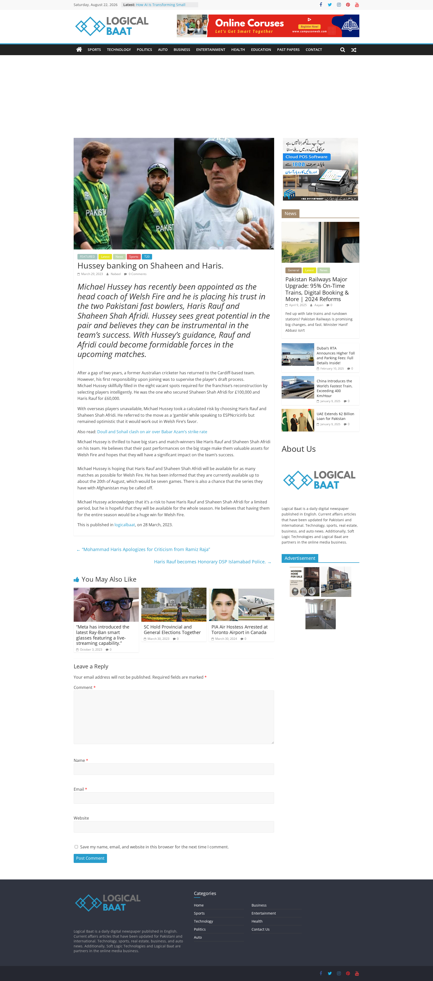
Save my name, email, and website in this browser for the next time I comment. (154, 847)
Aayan (319, 305)
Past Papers (288, 49)
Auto (163, 49)
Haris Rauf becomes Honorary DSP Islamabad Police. (213, 562)
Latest (105, 256)
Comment (85, 687)
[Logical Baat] (79, 49)
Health (238, 49)
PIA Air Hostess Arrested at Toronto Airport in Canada (239, 629)
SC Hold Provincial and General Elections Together (172, 629)
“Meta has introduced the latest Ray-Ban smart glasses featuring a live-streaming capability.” (102, 635)
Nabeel (116, 274)
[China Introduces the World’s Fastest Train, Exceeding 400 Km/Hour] (298, 378)
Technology (119, 49)
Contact (314, 49)
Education (261, 49)
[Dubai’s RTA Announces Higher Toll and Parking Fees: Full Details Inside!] (298, 345)
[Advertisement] (216, 93)
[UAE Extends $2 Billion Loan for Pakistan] (298, 411)
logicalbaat (124, 524)
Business (182, 49)
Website (81, 818)
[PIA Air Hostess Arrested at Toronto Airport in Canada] (241, 590)
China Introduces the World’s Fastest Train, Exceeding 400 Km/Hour (335, 388)
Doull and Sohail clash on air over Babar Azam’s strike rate (152, 431)
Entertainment (210, 49)
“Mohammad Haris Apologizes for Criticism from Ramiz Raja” (143, 549)
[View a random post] (353, 49)
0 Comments (137, 274)
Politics (144, 49)
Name (81, 760)
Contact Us (261, 929)
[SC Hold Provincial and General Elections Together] (173, 590)
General (293, 270)
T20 (147, 256)
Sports (94, 49)
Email (80, 789)
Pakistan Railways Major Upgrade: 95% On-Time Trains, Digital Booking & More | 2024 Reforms (317, 289)
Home (199, 905)
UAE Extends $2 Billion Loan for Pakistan (335, 416)
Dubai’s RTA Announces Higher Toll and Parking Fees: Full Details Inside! (336, 355)
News (119, 256)
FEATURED (87, 256)
